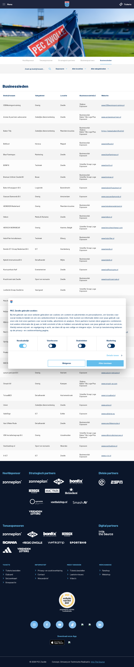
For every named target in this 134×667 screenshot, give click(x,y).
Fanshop (106, 570)
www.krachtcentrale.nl (110, 279)
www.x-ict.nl (106, 455)
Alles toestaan (105, 363)
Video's (73, 578)
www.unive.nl (106, 405)
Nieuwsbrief (43, 578)
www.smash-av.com (109, 383)
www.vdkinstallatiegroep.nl (112, 435)
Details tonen (113, 355)
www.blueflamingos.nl (109, 154)
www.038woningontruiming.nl (112, 105)
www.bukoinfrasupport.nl (111, 188)
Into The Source (98, 661)
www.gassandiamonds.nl (111, 196)
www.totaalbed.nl (108, 395)
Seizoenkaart (11, 578)
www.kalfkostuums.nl (109, 269)
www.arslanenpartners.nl (111, 117)
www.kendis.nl (106, 249)
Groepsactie (10, 582)
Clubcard (9, 574)
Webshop (106, 574)
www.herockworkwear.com (112, 227)
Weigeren (66, 363)
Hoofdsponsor (28, 60)
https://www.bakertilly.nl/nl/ (112, 131)
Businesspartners (87, 60)
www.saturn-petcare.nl (110, 373)
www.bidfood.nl (107, 144)
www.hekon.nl (106, 217)
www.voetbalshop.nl (109, 446)
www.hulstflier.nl (107, 238)
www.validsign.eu (108, 413)
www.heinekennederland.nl (111, 206)
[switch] (52, 346)
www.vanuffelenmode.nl (110, 423)
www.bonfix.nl (106, 165)
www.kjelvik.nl (106, 260)
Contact (41, 574)
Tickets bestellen (12, 570)
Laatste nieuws (76, 574)
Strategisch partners (66, 60)
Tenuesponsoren (46, 60)
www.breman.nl (107, 177)
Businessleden (106, 60)
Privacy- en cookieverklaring (50, 570)
